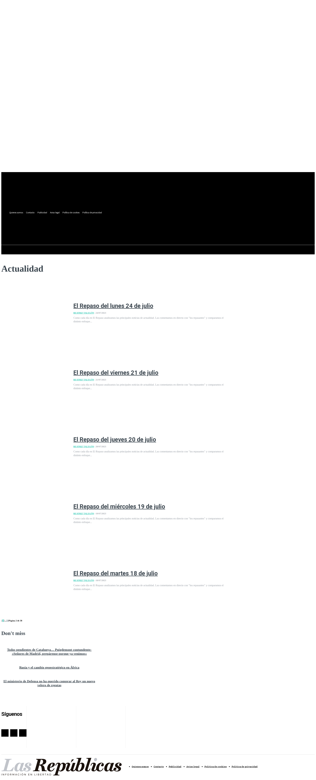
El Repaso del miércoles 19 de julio (119, 506)
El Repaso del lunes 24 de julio (113, 305)
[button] (138, 233)
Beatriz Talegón (83, 313)
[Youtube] (138, 225)
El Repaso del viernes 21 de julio (115, 372)
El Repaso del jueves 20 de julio (114, 439)
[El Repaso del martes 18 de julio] (34, 581)
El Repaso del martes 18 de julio (115, 573)
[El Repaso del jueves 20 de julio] (34, 447)
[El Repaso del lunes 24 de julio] (34, 313)
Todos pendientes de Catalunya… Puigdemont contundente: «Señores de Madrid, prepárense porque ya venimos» (49, 651)
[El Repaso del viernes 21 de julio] (34, 380)
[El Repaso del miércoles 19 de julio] (34, 514)
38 (7, 620)
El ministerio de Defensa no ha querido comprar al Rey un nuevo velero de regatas (49, 683)
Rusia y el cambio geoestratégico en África (49, 667)
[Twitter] (132, 225)
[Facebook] (126, 225)
